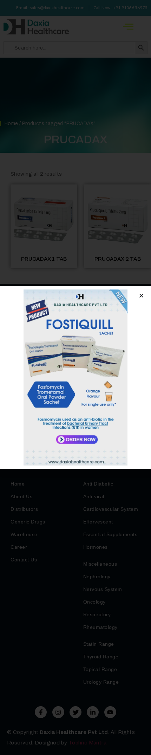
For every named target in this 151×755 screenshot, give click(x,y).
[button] (141, 295)
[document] (75, 377)
